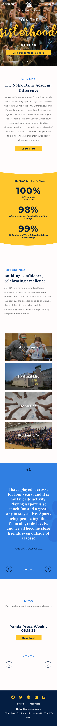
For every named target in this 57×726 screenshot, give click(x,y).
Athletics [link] (28, 406)
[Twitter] (20, 697)
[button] (49, 4)
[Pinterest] (28, 697)
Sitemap (20, 704)
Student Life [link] (28, 435)
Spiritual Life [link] (28, 376)
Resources (35, 704)
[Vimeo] (43, 697)
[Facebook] (13, 697)
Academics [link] (28, 347)
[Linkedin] (36, 697)
